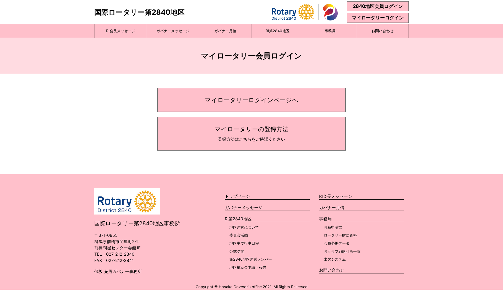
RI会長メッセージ (120, 31)
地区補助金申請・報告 (247, 267)
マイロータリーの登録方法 (251, 133)
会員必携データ (336, 243)
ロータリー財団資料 (340, 235)
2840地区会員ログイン (378, 6)
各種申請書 (333, 227)
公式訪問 (236, 251)
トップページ (237, 196)
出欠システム (335, 259)
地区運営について (244, 227)
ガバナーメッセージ (172, 31)
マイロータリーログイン (378, 17)
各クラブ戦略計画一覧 (342, 251)
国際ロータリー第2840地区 (139, 12)
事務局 (330, 31)
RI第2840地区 (277, 31)
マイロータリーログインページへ (251, 100)
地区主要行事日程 (244, 243)
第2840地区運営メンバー (250, 259)
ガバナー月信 (225, 31)
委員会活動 (238, 235)
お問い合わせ (382, 31)
